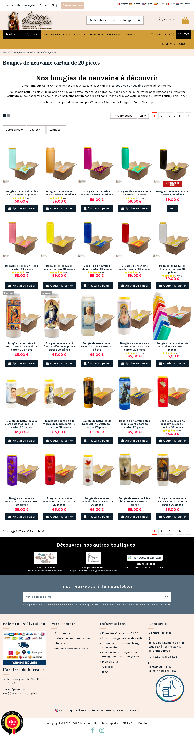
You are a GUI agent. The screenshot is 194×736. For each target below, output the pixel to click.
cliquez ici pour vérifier (127, 710)
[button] (80, 34)
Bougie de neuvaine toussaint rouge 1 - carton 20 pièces (59, 501)
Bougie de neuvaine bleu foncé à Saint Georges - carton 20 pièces (134, 424)
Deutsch (136, 4)
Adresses (60, 643)
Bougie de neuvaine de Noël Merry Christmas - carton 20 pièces (97, 424)
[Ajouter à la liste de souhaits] (38, 145)
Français (124, 4)
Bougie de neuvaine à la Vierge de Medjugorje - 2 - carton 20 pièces (59, 424)
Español (160, 4)
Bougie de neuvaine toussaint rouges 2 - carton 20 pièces (172, 424)
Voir (172, 208)
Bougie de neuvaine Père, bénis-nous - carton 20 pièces (135, 501)
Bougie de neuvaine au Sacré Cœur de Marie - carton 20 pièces (134, 346)
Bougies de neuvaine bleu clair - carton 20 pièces (21, 193)
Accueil (44, 5)
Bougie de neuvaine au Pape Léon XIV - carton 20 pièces (97, 346)
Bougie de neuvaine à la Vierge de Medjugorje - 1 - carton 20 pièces (21, 424)
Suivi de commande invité (71, 648)
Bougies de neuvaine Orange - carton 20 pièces (59, 193)
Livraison (8, 5)
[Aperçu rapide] (38, 159)
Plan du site (110, 661)
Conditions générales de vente (122, 638)
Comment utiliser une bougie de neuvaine (121, 645)
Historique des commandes (72, 638)
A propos (108, 666)
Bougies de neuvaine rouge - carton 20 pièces (134, 267)
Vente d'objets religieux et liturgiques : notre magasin (120, 654)
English (148, 4)
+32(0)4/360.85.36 (165, 656)
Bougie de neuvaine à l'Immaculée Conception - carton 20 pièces (59, 346)
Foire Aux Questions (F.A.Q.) (120, 633)
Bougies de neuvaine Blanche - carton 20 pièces (172, 269)
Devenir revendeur (73, 5)
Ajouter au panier (24, 208)
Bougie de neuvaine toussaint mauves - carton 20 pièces (21, 501)
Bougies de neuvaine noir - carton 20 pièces (172, 193)
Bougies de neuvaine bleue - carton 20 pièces (97, 267)
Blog (54, 5)
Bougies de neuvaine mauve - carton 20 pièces (97, 193)
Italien (172, 4)
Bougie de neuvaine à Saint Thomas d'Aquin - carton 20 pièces (172, 501)
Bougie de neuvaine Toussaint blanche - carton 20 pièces (97, 501)
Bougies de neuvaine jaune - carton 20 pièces (59, 267)
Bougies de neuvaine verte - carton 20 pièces (134, 193)
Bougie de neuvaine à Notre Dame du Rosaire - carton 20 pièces (21, 346)
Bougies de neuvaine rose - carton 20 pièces (21, 267)
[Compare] (38, 152)
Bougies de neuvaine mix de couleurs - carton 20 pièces (172, 346)
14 (180, 115)
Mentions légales (26, 5)
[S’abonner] (166, 597)
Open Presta (139, 723)
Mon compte (62, 633)
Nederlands (184, 4)
